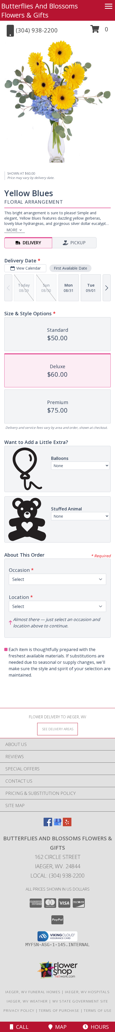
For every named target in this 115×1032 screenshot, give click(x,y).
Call (21, 1026)
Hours (98, 1026)
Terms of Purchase (59, 1010)
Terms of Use (98, 1010)
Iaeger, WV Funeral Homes (32, 991)
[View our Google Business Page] (57, 824)
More (11, 229)
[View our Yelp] (67, 824)
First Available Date (70, 268)
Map (59, 1026)
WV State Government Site (80, 1001)
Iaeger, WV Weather (27, 1001)
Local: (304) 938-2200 (57, 875)
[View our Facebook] (48, 824)
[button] (99, 31)
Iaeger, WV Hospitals (87, 991)
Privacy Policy (18, 1010)
